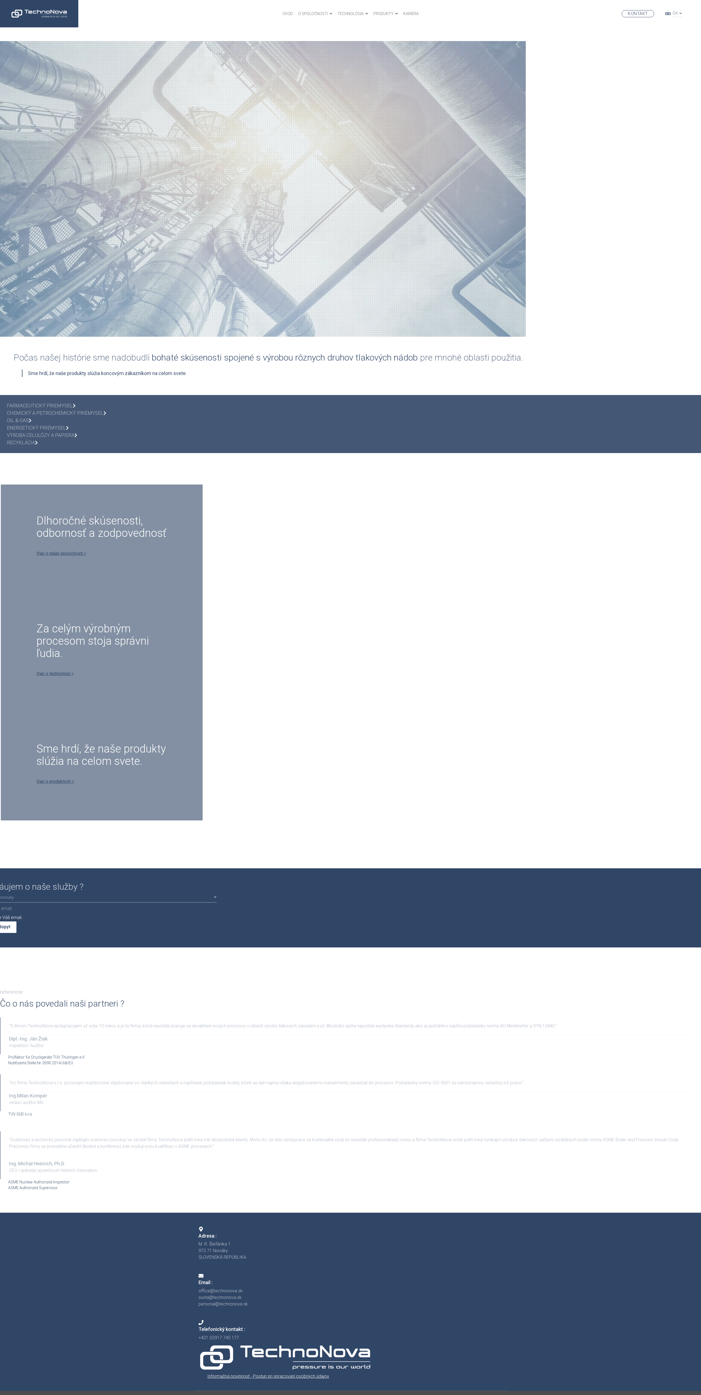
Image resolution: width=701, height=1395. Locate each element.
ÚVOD (288, 13)
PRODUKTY (383, 13)
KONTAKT (638, 13)
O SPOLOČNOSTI (313, 13)
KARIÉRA (411, 13)
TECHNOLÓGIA (351, 13)
